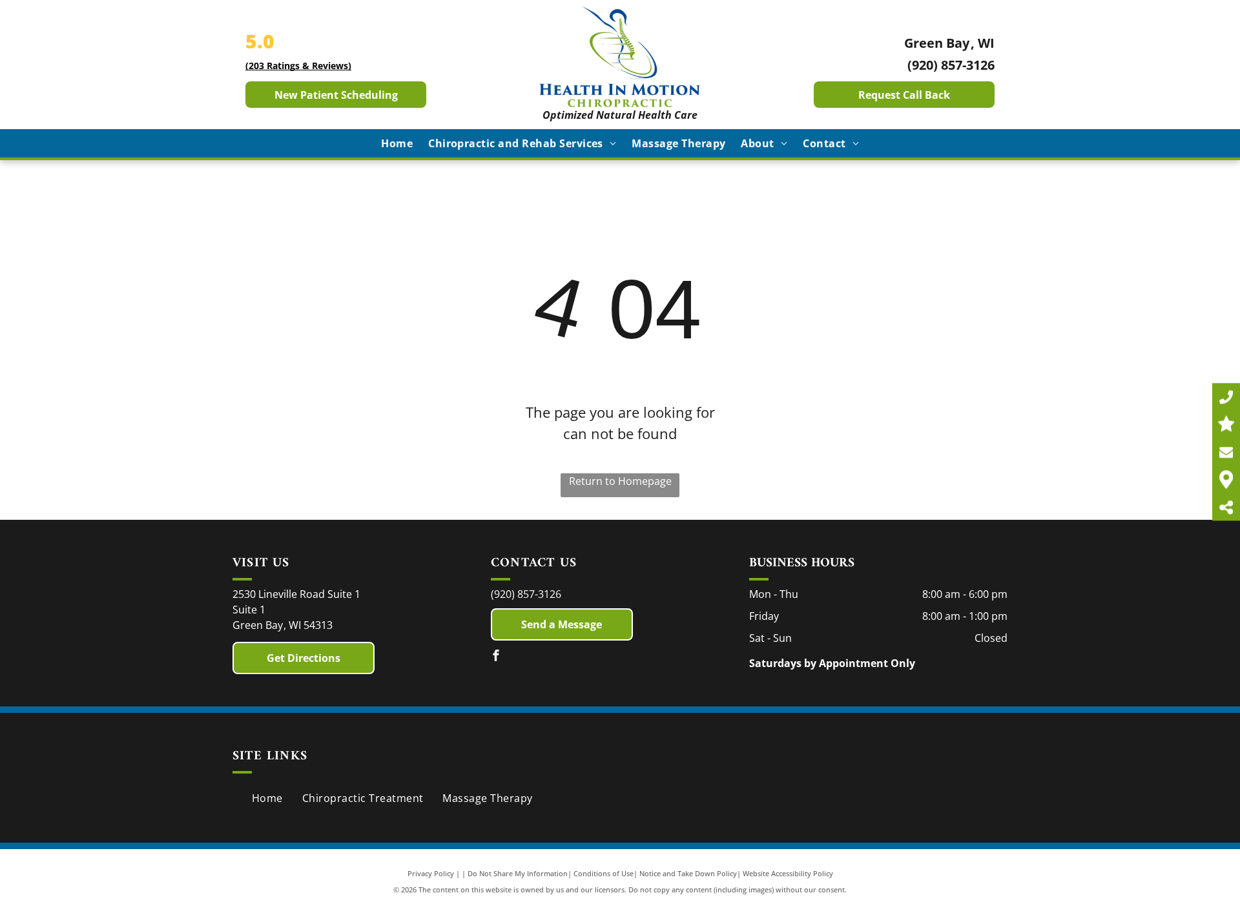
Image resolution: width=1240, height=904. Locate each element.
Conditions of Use (604, 873)
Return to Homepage (620, 481)
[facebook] (496, 657)
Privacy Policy (431, 873)
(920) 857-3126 (951, 65)
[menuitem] (396, 143)
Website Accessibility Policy (788, 873)
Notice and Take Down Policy (688, 873)
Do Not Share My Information (518, 873)
